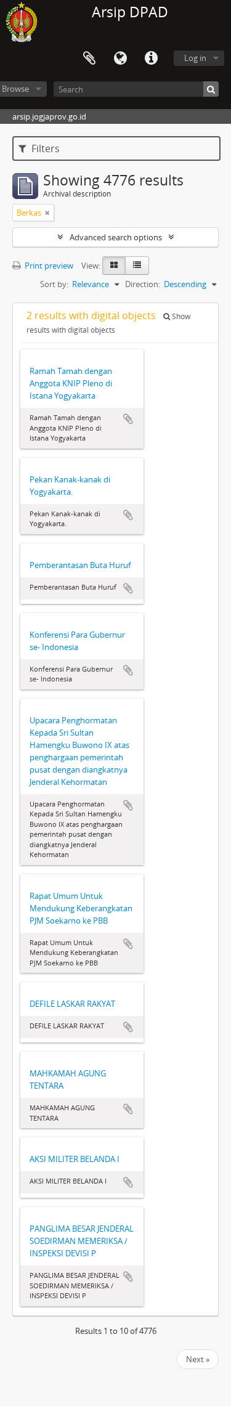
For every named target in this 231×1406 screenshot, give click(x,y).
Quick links (151, 58)
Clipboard (89, 58)
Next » (197, 1359)
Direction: (142, 284)
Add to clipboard (128, 419)
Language (120, 58)
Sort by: (54, 284)
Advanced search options (116, 237)
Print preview (48, 265)
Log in (195, 57)
